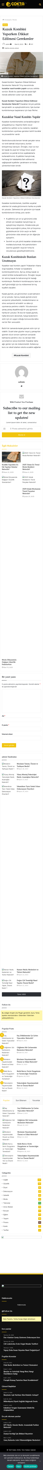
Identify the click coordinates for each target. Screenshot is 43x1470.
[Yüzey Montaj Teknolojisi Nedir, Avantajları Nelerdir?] (8, 778)
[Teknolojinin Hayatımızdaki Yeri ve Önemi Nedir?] (8, 1087)
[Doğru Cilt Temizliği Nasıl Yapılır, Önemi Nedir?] (8, 984)
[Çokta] (15, 4)
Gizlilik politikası (30, 1466)
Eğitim (5, 1215)
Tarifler (6, 1230)
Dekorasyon (8, 1191)
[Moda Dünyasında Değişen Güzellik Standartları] (11, 566)
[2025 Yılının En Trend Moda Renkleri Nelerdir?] (31, 457)
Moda (15, 20)
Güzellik (6, 1184)
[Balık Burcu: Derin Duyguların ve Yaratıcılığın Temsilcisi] (8, 1075)
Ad (3, 716)
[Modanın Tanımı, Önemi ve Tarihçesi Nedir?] (8, 767)
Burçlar (6, 1211)
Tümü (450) (21, 994)
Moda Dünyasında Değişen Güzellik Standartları (9, 662)
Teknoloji (6, 1203)
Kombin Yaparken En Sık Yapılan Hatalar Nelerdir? (10, 467)
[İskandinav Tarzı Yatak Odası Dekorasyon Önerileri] (8, 876)
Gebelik (6, 1195)
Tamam (10, 1466)
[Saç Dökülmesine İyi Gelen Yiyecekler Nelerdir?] (8, 1039)
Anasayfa (7, 20)
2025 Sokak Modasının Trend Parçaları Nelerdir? (31, 491)
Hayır (19, 1466)
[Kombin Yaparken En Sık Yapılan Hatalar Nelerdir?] (11, 457)
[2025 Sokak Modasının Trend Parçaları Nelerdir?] (31, 481)
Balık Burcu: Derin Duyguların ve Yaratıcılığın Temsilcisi (27, 1146)
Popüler (6, 1100)
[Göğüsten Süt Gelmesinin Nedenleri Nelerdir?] (8, 1051)
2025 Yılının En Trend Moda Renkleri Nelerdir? (30, 467)
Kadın (5, 1226)
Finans (5, 1222)
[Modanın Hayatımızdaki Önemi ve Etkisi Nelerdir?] (8, 1063)
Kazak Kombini (22, 355)
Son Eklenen (21, 1100)
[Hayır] (40, 1461)
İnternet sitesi (7, 734)
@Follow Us (7, 1311)
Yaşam (5, 1218)
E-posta (5, 725)
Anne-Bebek (8, 1207)
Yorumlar (36, 1100)
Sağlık (5, 1180)
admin (8, 44)
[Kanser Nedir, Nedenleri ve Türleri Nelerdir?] (8, 972)
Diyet (5, 1187)
